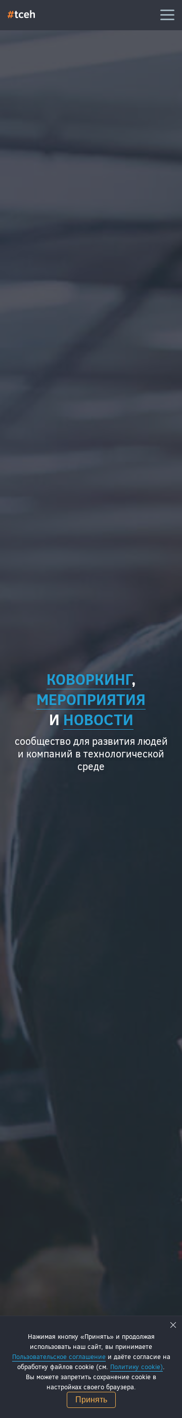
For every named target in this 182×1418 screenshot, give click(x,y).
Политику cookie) (136, 1366)
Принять (91, 1399)
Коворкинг (89, 679)
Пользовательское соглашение (59, 1356)
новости (98, 719)
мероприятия (91, 699)
